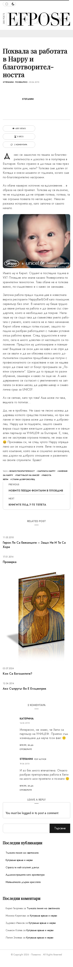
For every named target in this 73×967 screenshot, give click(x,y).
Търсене (60, 828)
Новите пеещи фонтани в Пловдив (36, 490)
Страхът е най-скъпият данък (22, 867)
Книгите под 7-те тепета (27, 504)
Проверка (9, 562)
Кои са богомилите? (17, 673)
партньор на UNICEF (27, 475)
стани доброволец (23, 479)
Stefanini (8, 82)
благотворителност (22, 471)
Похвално (21, 82)
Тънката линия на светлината (22, 853)
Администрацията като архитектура (25, 875)
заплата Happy (46, 471)
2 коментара (20, 145)
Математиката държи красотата (23, 882)
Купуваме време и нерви (19, 860)
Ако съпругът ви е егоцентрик (24, 688)
